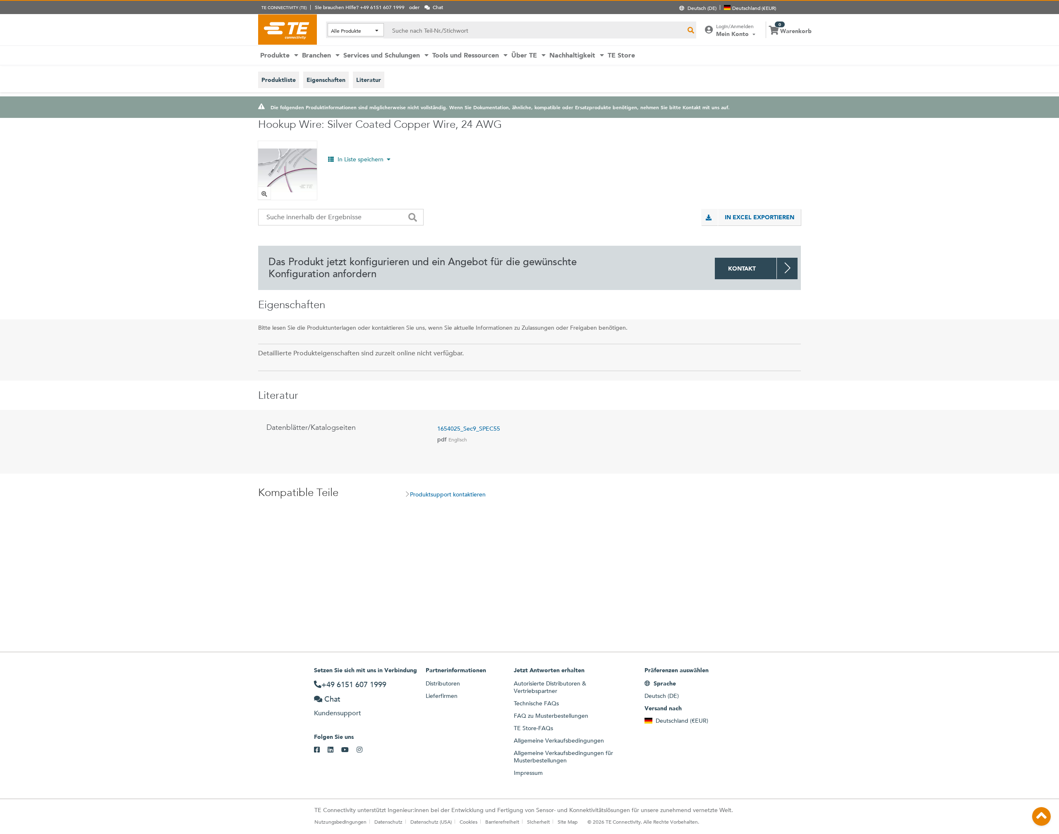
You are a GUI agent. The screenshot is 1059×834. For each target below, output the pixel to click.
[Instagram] (363, 750)
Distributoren (443, 683)
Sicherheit (538, 821)
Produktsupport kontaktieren (448, 494)
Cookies (468, 821)
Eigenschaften (326, 80)
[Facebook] (321, 750)
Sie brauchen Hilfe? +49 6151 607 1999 (360, 7)
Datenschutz (388, 821)
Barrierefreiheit (502, 821)
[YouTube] (349, 750)
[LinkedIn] (334, 750)
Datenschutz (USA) (431, 821)
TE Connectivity (287, 29)
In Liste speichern (360, 159)
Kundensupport (337, 713)
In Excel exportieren (759, 217)
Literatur (368, 80)
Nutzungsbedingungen (340, 821)
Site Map (567, 821)
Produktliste (278, 80)
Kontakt (742, 268)
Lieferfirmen (442, 696)
